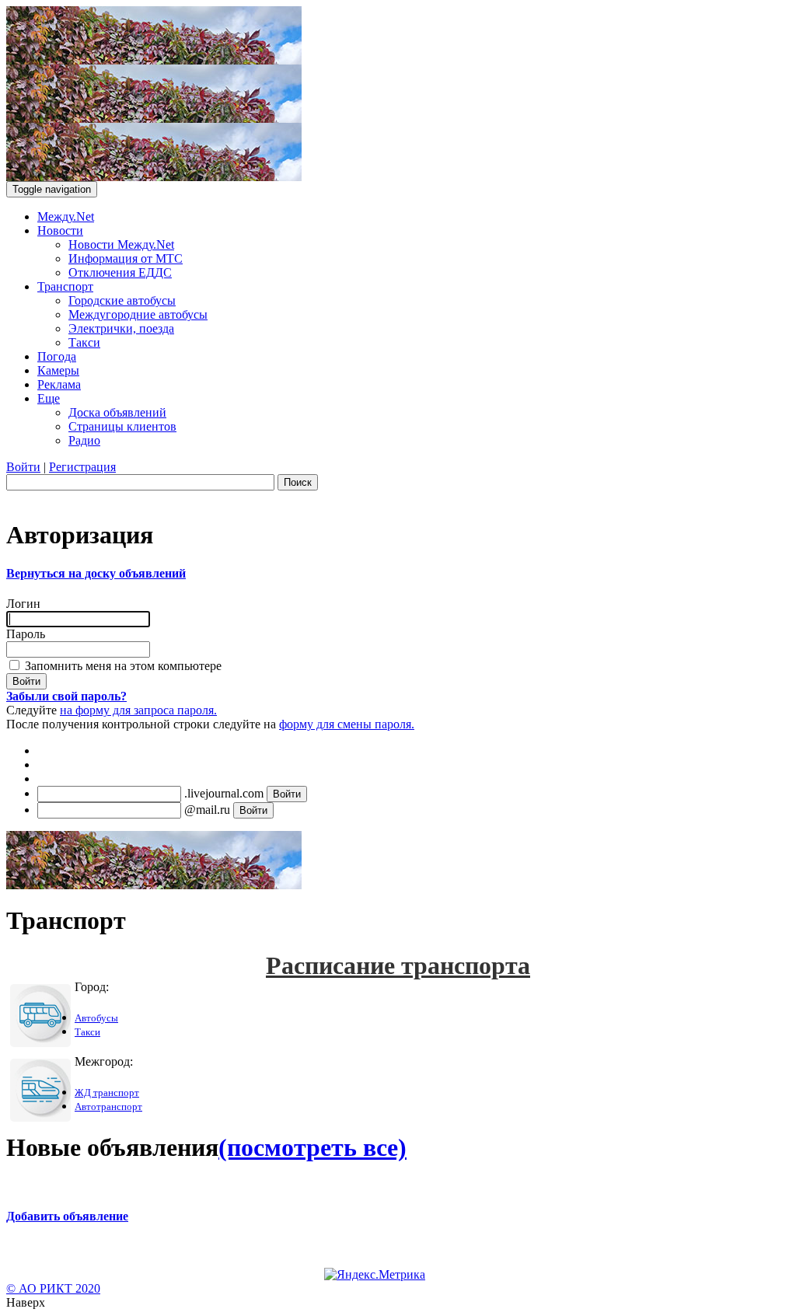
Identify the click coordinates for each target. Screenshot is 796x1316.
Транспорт (65, 286)
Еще (48, 398)
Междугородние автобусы (138, 314)
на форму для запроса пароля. (138, 710)
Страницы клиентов (122, 426)
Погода (56, 356)
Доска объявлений (117, 412)
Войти (23, 466)
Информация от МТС (125, 258)
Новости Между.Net (121, 244)
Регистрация (82, 466)
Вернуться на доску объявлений (96, 573)
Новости (60, 230)
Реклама (59, 384)
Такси (84, 342)
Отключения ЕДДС (120, 272)
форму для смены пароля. (346, 724)
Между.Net (65, 216)
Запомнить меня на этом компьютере (122, 665)
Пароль (25, 634)
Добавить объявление (67, 1216)
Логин (23, 603)
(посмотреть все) (312, 1147)
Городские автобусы (122, 300)
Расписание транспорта (398, 965)
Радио (84, 440)
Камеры (58, 370)
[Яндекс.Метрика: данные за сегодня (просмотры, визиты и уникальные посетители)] (374, 1275)
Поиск (298, 482)
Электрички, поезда (121, 328)
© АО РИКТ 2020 (53, 1288)
